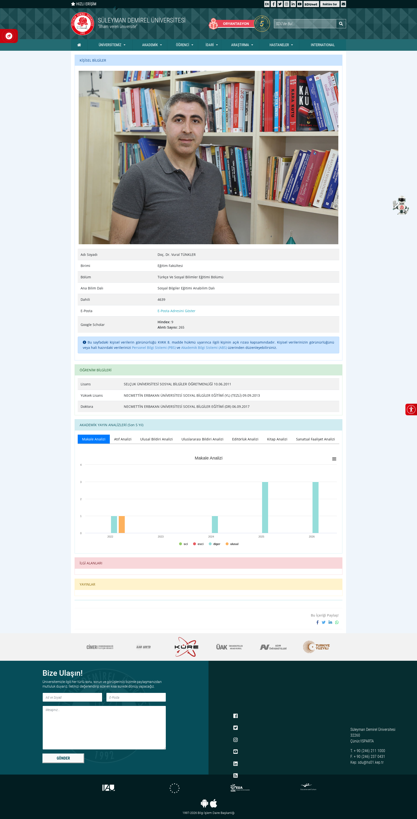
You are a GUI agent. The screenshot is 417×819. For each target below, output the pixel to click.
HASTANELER (279, 45)
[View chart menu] (334, 459)
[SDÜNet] (311, 4)
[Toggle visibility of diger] (214, 544)
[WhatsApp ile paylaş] (337, 622)
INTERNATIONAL (323, 45)
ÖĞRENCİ (182, 45)
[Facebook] (273, 4)
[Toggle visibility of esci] (198, 544)
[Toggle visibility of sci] (183, 544)
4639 (161, 299)
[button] (343, 4)
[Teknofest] (316, 647)
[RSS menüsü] (235, 776)
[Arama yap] (341, 23)
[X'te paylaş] (325, 622)
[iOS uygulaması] (213, 803)
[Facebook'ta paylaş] (319, 622)
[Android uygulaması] (204, 803)
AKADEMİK (150, 45)
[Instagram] (286, 4)
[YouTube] (300, 4)
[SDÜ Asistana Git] (400, 205)
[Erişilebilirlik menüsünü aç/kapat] (411, 409)
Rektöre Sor (330, 4)
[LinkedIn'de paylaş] (332, 622)
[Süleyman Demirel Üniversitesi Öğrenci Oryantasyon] (239, 23)
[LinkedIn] (293, 4)
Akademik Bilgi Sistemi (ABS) (204, 347)
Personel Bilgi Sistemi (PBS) (154, 347)
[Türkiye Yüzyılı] (273, 647)
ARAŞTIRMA (240, 45)
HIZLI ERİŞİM (85, 4)
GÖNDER (63, 758)
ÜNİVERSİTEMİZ (110, 45)
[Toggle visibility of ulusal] (232, 544)
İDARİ (210, 45)
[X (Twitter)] (280, 4)
